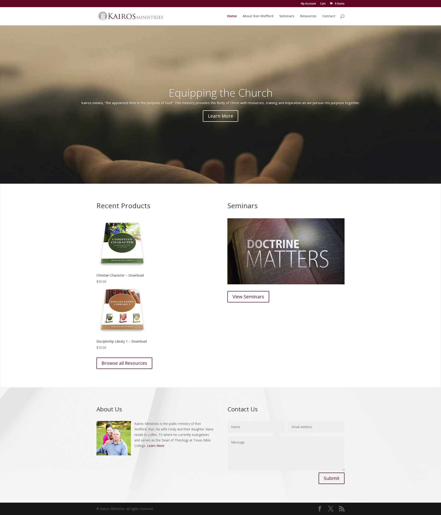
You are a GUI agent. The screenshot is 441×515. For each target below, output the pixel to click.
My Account (308, 4)
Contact (328, 16)
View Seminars (248, 296)
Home (232, 16)
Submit (331, 478)
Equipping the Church (221, 93)
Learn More (220, 116)
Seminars (286, 16)
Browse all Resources (124, 363)
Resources (308, 16)
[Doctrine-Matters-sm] (286, 283)
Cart (323, 4)
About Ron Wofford (258, 16)
